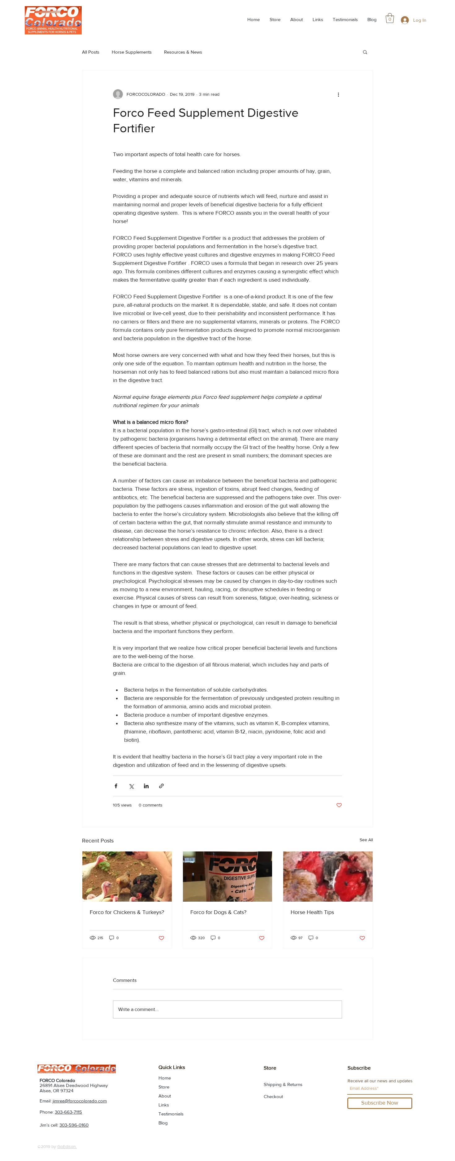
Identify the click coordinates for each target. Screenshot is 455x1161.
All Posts (90, 52)
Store (163, 1086)
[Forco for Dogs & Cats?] (227, 876)
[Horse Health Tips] (328, 876)
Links (163, 1104)
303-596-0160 (74, 1125)
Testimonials (171, 1113)
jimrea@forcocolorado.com (80, 1100)
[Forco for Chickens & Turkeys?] (127, 876)
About (164, 1095)
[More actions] (338, 94)
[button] (390, 18)
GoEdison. (67, 1146)
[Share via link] (161, 786)
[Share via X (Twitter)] (131, 786)
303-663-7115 (68, 1112)
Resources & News (183, 52)
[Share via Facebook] (116, 786)
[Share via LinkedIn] (146, 786)
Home (164, 1077)
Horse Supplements (132, 52)
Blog (163, 1122)
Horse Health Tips (312, 912)
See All (366, 839)
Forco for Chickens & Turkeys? (127, 912)
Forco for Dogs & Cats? (218, 912)
